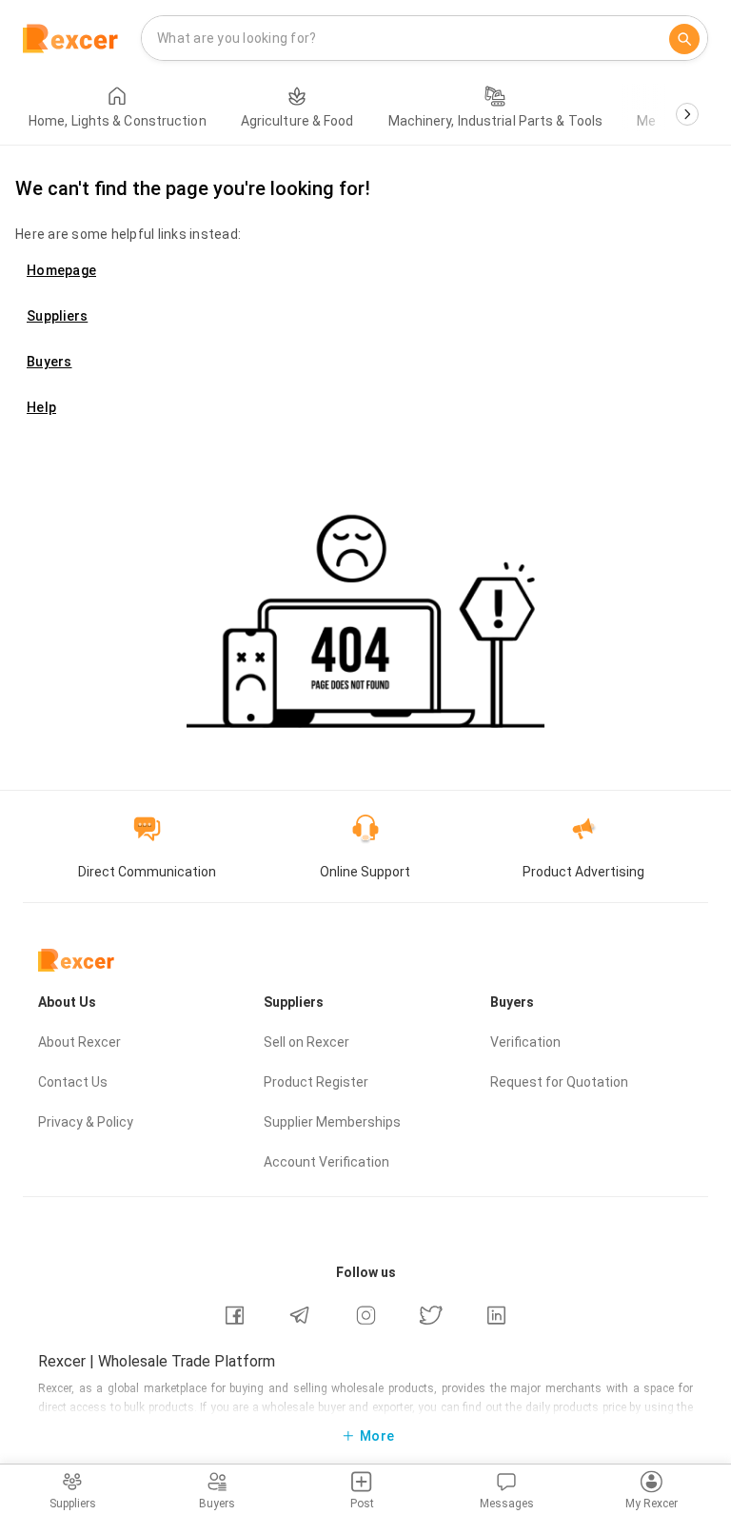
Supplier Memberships (332, 1122)
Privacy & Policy (85, 1122)
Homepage (61, 270)
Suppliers (57, 316)
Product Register (316, 1082)
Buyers (49, 361)
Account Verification (326, 1162)
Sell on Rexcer (306, 1042)
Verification (525, 1042)
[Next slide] (687, 114)
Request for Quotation (559, 1082)
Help (41, 407)
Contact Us (73, 1082)
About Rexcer (79, 1042)
